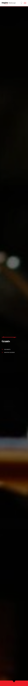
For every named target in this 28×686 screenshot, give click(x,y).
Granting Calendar (9, 352)
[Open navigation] (25, 3)
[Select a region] (21, 3)
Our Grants (7, 349)
